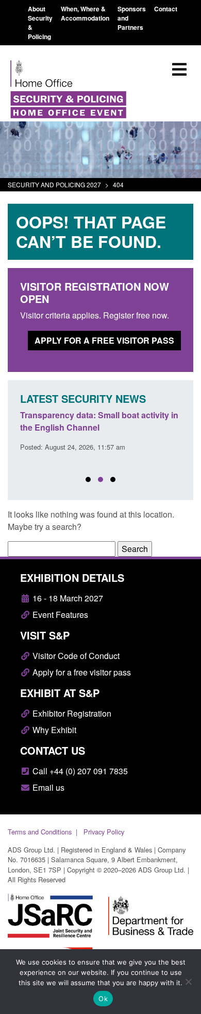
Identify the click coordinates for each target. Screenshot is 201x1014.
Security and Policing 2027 (54, 184)
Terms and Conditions (40, 832)
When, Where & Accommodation (85, 13)
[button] (88, 479)
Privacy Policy (103, 832)
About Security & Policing (40, 22)
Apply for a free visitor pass (104, 340)
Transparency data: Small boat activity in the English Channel (99, 421)
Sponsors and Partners (132, 18)
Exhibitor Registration (70, 713)
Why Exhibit (53, 730)
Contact (165, 8)
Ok (103, 998)
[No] (188, 981)
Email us (47, 787)
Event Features (59, 614)
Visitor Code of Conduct (75, 656)
